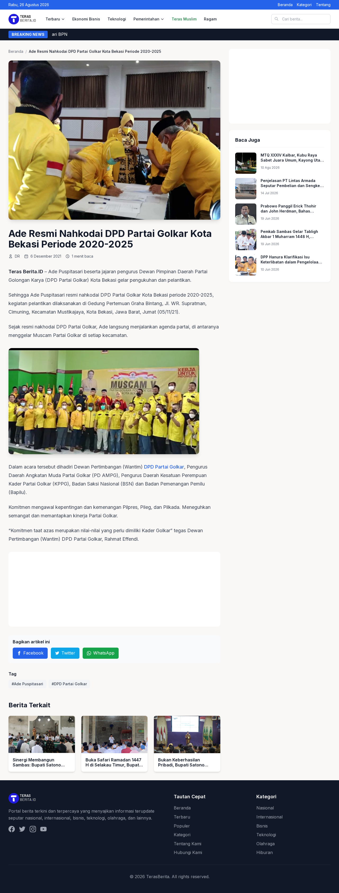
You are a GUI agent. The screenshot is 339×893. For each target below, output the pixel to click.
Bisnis (262, 826)
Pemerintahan (146, 19)
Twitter (68, 653)
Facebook (33, 653)
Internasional (269, 817)
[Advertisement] (114, 589)
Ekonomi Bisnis (86, 19)
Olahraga (265, 843)
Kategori (304, 4)
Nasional (265, 807)
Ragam (210, 19)
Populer (182, 826)
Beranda (285, 4)
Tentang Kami (187, 843)
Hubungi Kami (188, 852)
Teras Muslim (184, 19)
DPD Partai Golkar (164, 467)
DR (17, 256)
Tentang (323, 4)
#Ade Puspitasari (27, 684)
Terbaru (53, 19)
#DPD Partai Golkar (69, 684)
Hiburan (264, 852)
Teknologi (117, 19)
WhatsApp (103, 653)
